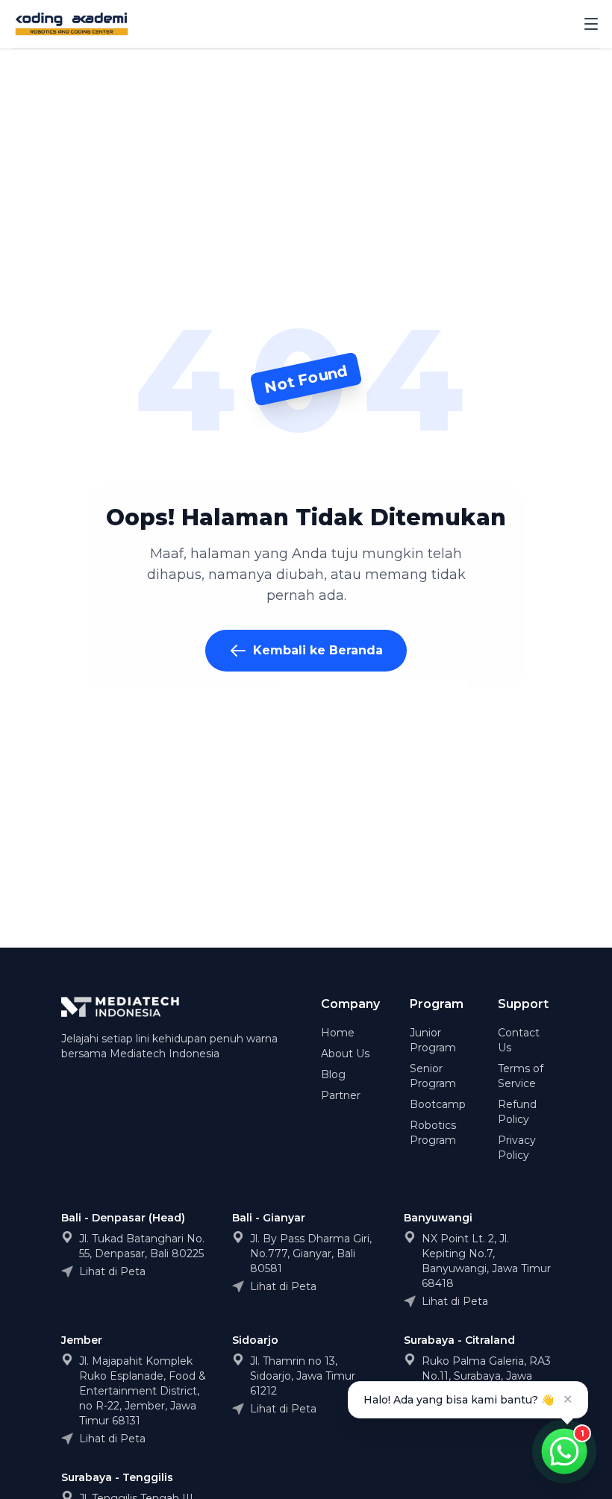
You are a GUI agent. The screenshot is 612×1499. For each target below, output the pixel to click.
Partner (340, 1095)
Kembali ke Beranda (318, 650)
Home (338, 1032)
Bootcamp (438, 1104)
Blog (333, 1074)
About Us (345, 1053)
